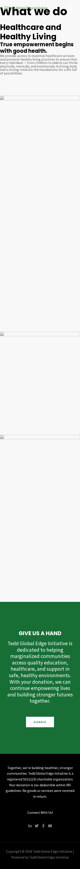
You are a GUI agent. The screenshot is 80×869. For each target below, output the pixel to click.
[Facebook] (43, 826)
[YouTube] (50, 826)
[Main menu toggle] (71, 8)
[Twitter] (37, 826)
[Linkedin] (30, 826)
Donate (40, 722)
